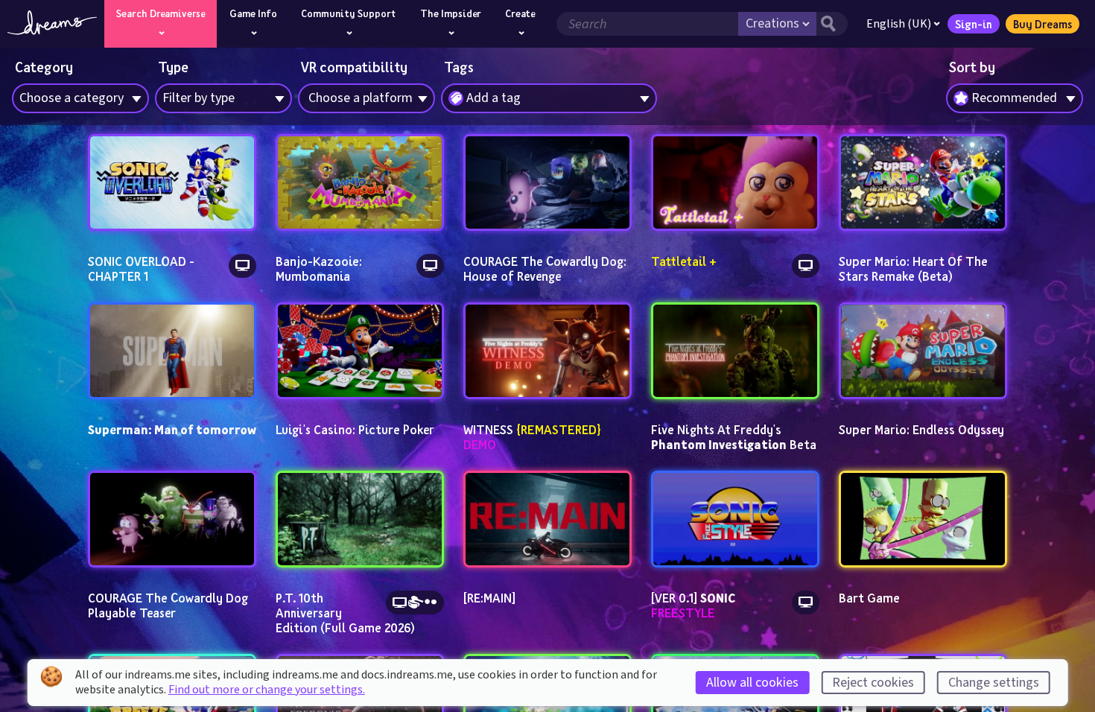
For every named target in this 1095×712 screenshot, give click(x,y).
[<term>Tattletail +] (735, 182)
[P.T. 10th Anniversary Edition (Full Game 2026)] (360, 519)
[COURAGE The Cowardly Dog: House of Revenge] (547, 182)
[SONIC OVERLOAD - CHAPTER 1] (172, 182)
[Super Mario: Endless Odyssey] (923, 350)
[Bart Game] (923, 519)
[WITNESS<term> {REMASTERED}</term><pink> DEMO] (547, 350)
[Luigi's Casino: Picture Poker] (360, 350)
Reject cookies (873, 682)
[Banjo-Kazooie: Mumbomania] (360, 182)
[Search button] (832, 24)
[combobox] (1014, 98)
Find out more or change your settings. (266, 690)
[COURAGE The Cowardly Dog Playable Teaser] (172, 519)
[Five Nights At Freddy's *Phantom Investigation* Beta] (735, 350)
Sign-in (973, 23)
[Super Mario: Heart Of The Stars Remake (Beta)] (923, 182)
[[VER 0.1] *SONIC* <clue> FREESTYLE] (735, 519)
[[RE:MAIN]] (547, 519)
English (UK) (898, 24)
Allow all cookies (752, 682)
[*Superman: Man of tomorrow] (172, 350)
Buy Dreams (1042, 23)
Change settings (993, 682)
